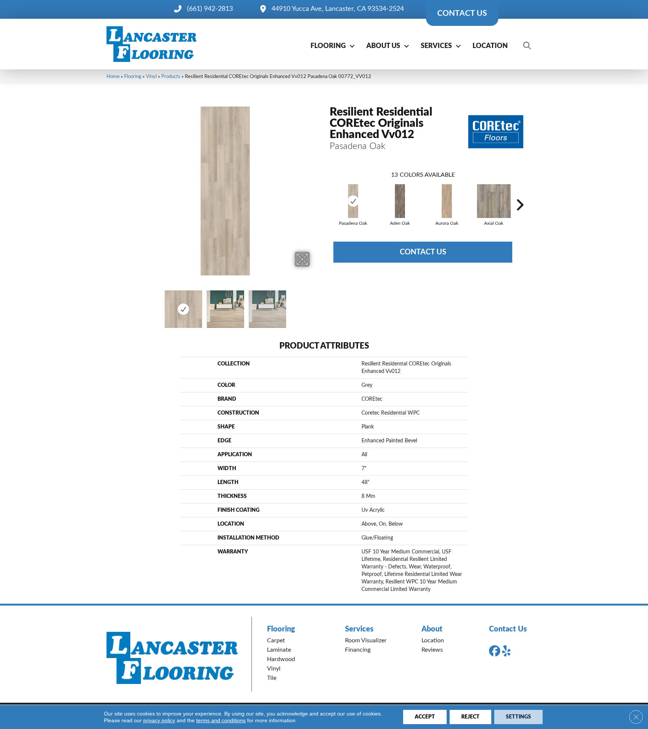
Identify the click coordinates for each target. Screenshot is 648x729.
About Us (383, 46)
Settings (518, 717)
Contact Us (423, 252)
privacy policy (159, 720)
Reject (470, 717)
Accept (425, 717)
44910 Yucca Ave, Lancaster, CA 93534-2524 (338, 9)
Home (113, 76)
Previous (136, 305)
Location (490, 46)
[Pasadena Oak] (353, 201)
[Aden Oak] (399, 201)
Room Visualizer (366, 640)
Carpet (276, 640)
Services (436, 46)
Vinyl (151, 76)
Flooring (328, 46)
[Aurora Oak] (446, 201)
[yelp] (509, 651)
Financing (357, 650)
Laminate (279, 650)
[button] (352, 46)
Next (314, 305)
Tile (271, 678)
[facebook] (496, 651)
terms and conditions (221, 720)
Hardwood (281, 659)
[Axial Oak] (494, 201)
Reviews (432, 650)
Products (170, 76)
